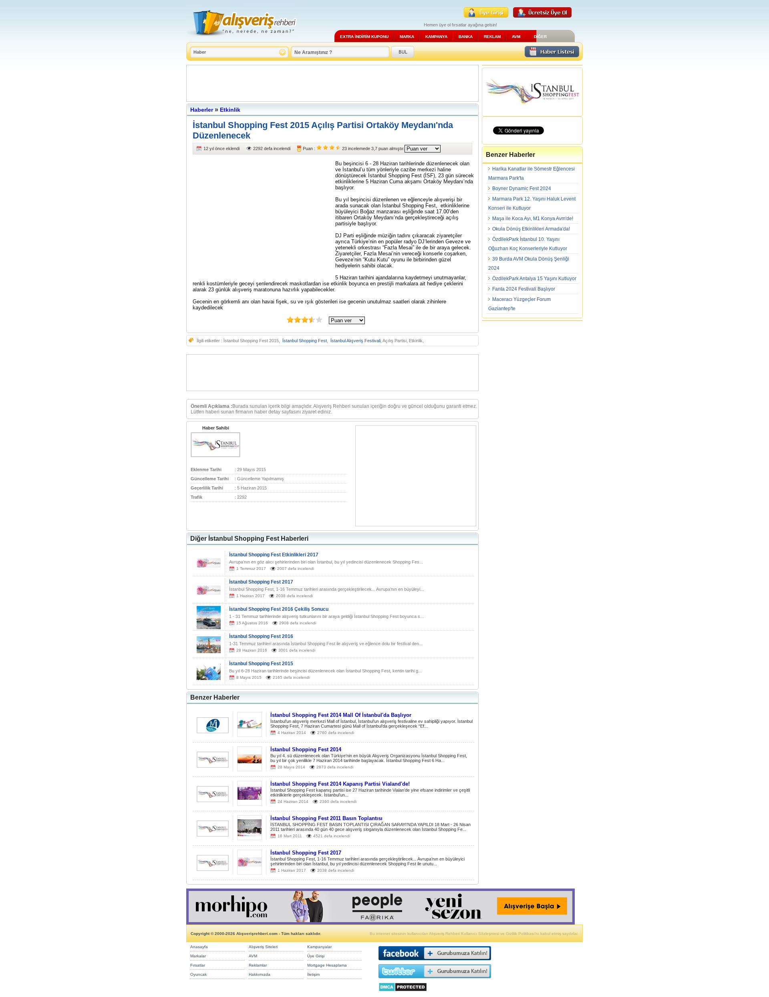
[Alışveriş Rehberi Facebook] (434, 962)
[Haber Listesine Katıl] (552, 55)
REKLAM (492, 36)
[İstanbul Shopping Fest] (215, 455)
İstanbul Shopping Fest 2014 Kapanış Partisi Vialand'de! (340, 784)
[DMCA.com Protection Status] (402, 993)
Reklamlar (258, 965)
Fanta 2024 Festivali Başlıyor (523, 289)
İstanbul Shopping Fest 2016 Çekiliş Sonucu (278, 609)
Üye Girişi (315, 956)
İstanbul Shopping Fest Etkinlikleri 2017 (273, 555)
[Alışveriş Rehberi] (241, 39)
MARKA (407, 36)
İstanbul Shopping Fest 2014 (305, 749)
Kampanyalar (319, 947)
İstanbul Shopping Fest (304, 340)
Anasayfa (199, 947)
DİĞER (540, 36)
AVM (516, 36)
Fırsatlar (197, 965)
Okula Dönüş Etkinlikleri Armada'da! (531, 229)
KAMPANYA (436, 36)
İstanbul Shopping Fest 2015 (261, 663)
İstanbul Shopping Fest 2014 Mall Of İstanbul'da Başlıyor (340, 715)
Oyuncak (198, 974)
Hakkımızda (259, 974)
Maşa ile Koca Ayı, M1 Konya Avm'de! (532, 218)
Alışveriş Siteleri (263, 947)
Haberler (201, 109)
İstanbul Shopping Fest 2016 (261, 636)
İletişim (313, 974)
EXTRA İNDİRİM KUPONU (364, 36)
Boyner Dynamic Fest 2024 (521, 188)
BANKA (466, 36)
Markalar (198, 956)
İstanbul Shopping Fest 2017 (261, 582)
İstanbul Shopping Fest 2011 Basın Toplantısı (326, 818)
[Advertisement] (332, 83)
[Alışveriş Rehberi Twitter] (434, 980)
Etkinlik (230, 109)
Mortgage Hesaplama (327, 965)
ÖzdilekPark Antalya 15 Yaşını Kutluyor (534, 278)
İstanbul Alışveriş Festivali (355, 340)
